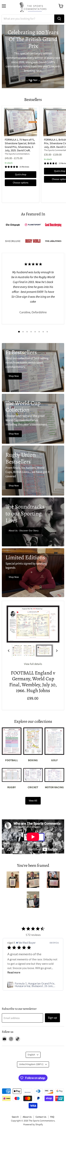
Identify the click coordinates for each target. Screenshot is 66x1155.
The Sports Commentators (17, 153)
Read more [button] (13, 972)
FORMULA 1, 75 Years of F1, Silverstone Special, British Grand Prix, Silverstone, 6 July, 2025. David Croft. (20, 145)
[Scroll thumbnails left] (9, 650)
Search (15, 1117)
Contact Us (41, 1117)
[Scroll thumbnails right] (56, 650)
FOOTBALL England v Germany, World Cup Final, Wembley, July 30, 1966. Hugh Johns (33, 682)
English (31, 1054)
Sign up (52, 1018)
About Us (27, 1117)
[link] (33, 985)
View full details (33, 664)
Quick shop (20, 174)
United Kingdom (31, 1064)
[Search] (59, 19)
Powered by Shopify (33, 1124)
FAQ (52, 1117)
